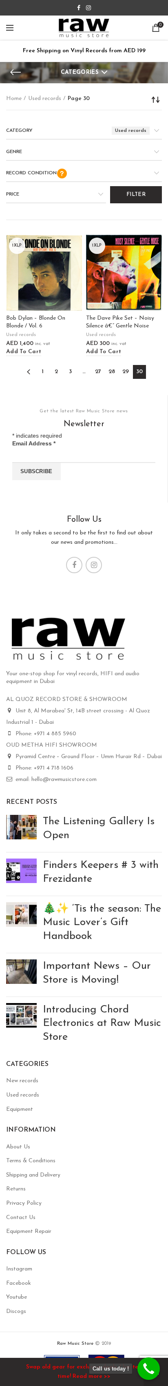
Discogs (16, 1311)
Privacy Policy (24, 1203)
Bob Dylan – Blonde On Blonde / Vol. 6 (35, 322)
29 (125, 372)
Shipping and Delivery (33, 1175)
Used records (44, 99)
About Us (18, 1147)
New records (22, 1081)
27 (98, 372)
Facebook (18, 1283)
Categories (80, 72)
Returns (16, 1189)
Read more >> (92, 1376)
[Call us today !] (148, 1368)
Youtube (16, 1297)
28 (111, 372)
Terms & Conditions (30, 1161)
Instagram (19, 1269)
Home (14, 99)
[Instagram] (88, 7)
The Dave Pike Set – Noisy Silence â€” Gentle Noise (120, 322)
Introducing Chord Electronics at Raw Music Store (102, 1023)
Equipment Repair (28, 1231)
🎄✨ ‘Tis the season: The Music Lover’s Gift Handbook (102, 922)
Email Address (33, 443)
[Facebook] (78, 7)
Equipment (19, 1109)
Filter (136, 194)
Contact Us (20, 1218)
